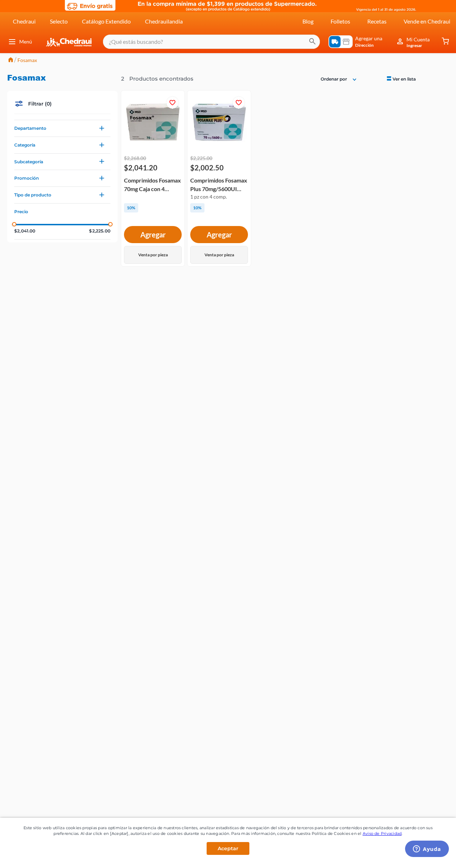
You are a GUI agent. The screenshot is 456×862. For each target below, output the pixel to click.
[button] (62, 128)
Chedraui (24, 21)
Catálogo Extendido (106, 21)
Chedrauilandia (164, 21)
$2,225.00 (99, 231)
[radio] (401, 78)
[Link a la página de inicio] (10, 60)
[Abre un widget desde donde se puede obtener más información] (427, 849)
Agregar (153, 234)
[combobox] (211, 42)
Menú (25, 42)
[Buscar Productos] (312, 41)
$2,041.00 (25, 231)
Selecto (59, 21)
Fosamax (27, 60)
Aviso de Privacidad (382, 833)
